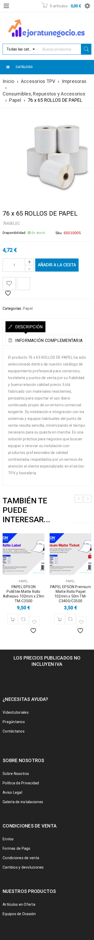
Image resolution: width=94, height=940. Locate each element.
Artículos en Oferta (19, 904)
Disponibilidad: (14, 233)
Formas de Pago (17, 848)
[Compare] (23, 619)
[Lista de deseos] (9, 283)
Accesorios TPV (38, 81)
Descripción (28, 326)
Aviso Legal (12, 792)
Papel (15, 100)
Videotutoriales (16, 712)
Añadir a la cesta (57, 264)
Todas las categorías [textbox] (22, 49)
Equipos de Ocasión (19, 914)
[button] (12, 619)
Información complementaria (48, 340)
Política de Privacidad (21, 783)
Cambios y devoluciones (23, 867)
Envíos (8, 839)
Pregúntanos (14, 722)
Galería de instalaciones (23, 802)
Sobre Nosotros (16, 774)
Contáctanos (14, 731)
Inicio (8, 81)
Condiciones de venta (21, 858)
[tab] (25, 326)
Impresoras (74, 81)
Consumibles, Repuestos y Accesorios (44, 94)
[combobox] (20, 49)
